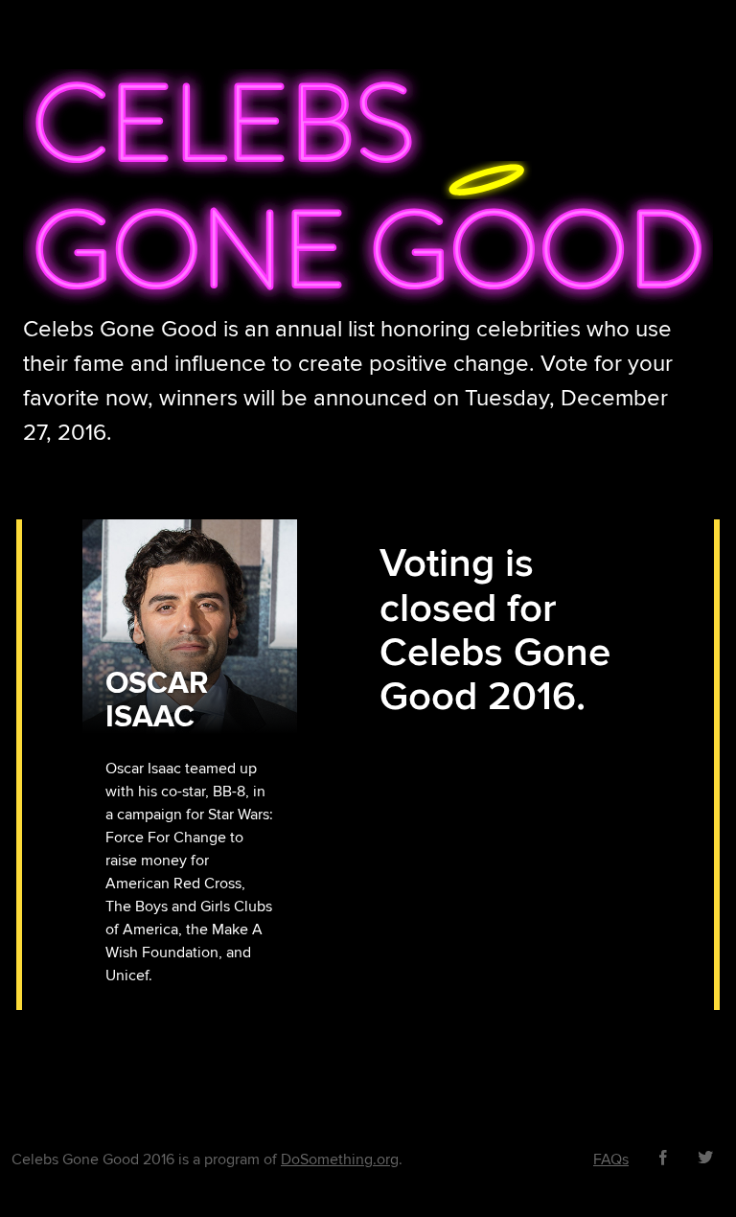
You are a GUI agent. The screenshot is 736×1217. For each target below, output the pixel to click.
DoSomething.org (340, 1159)
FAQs (611, 1159)
